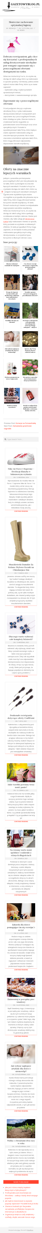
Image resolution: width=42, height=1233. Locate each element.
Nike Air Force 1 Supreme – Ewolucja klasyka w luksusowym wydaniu (21, 472)
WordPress (30, 1230)
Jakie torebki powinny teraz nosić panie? (21, 786)
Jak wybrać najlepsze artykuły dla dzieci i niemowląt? (21, 1069)
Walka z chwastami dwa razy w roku (21, 1142)
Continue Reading (21, 511)
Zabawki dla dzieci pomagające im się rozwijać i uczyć (21, 927)
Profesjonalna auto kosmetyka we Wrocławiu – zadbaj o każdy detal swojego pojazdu (21, 1195)
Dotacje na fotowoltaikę (26, 423)
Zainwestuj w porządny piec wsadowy (21, 1000)
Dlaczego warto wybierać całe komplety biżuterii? (21, 638)
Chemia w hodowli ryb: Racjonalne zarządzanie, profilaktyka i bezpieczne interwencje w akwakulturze (19, 1209)
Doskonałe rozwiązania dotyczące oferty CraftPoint (21, 716)
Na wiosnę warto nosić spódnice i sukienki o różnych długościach (21, 853)
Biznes (22, 30)
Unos (18, 1230)
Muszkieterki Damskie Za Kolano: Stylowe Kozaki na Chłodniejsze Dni (21, 567)
